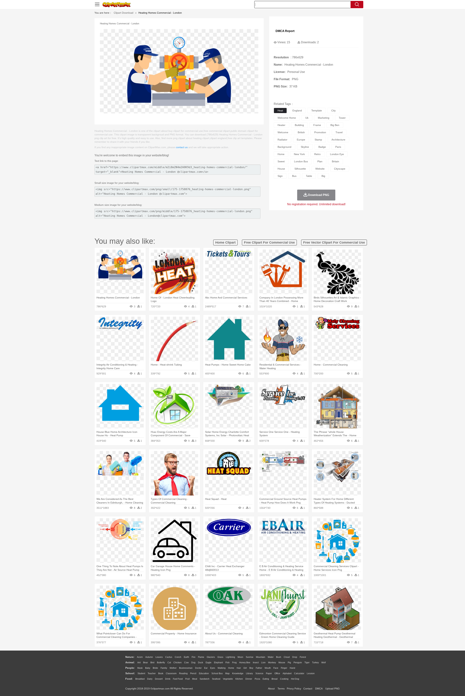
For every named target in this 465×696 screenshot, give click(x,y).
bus (294, 175)
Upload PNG (332, 688)
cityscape (339, 168)
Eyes (212, 668)
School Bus (217, 673)
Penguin (298, 662)
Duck (200, 662)
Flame (201, 657)
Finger (284, 668)
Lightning (230, 657)
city (333, 110)
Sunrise (249, 657)
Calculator (299, 673)
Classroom (171, 673)
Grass (220, 657)
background (284, 146)
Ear (206, 668)
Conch (178, 657)
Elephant (218, 662)
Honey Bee (244, 662)
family (164, 668)
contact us (182, 147)
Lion (263, 662)
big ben (334, 125)
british (301, 132)
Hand (292, 668)
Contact (307, 688)
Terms (281, 688)
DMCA (318, 688)
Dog (193, 662)
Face (275, 668)
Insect (256, 662)
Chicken (177, 662)
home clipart (225, 242)
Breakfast (140, 679)
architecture (338, 139)
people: (130, 667)
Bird (152, 662)
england (297, 110)
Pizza (257, 679)
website (320, 168)
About (271, 688)
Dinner (248, 679)
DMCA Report (285, 31)
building (299, 125)
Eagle (208, 662)
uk (306, 117)
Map (227, 673)
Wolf (323, 662)
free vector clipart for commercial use (334, 242)
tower (342, 117)
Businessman (186, 668)
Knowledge (237, 673)
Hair (239, 668)
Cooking (284, 679)
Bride (155, 668)
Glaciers (211, 657)
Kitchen (239, 679)
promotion (320, 132)
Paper (269, 673)
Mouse (281, 662)
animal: (130, 662)
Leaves (159, 657)
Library (249, 673)
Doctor (198, 668)
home (281, 154)
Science (259, 673)
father (259, 668)
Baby (147, 668)
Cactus (168, 657)
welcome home (287, 117)
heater (281, 125)
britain (335, 161)
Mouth (268, 668)
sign (280, 175)
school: (130, 673)
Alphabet (287, 673)
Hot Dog (295, 679)
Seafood (216, 679)
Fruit (187, 679)
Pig (289, 662)
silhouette (300, 168)
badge (322, 146)
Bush (278, 657)
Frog (234, 662)
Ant (139, 662)
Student (141, 673)
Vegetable (228, 679)
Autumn (149, 657)
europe (301, 139)
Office (277, 673)
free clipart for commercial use (269, 242)
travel (339, 132)
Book (160, 673)
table (309, 175)
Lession (311, 673)
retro (317, 154)
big (323, 175)
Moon (240, 657)
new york (299, 154)
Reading (183, 673)
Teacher (152, 673)
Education (204, 673)
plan (319, 161)
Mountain (260, 657)
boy (251, 668)
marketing (323, 117)
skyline (305, 146)
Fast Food (178, 679)
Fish (227, 662)
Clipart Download (123, 12)
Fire (193, 657)
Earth (186, 657)
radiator (282, 139)
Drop (294, 657)
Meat (194, 679)
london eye (337, 154)
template (316, 110)
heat (280, 110)
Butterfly (161, 662)
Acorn (140, 657)
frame (317, 125)
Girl (245, 668)
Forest (303, 657)
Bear (145, 662)
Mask (140, 668)
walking (222, 668)
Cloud (287, 657)
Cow (186, 662)
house (281, 168)
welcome (283, 132)
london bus (301, 161)
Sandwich (204, 679)
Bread (275, 679)
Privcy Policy (294, 688)
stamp (318, 139)
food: (129, 678)
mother (173, 668)
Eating (266, 679)
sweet (281, 161)
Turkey (315, 662)
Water (271, 657)
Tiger (307, 662)
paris (338, 146)
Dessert (159, 679)
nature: (129, 656)
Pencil (193, 673)
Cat (169, 662)
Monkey (272, 662)
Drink (167, 679)
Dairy (149, 679)
